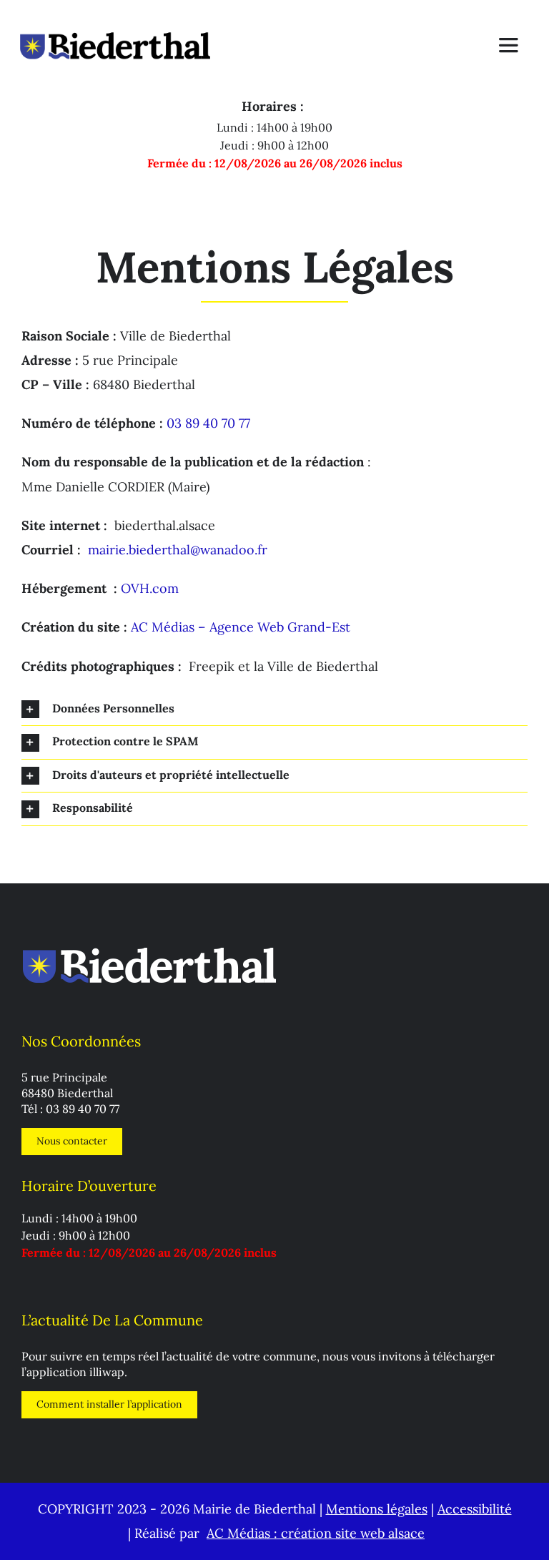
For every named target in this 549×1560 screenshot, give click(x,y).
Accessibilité (474, 1509)
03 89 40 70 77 (208, 423)
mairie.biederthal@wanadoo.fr (177, 549)
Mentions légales (376, 1509)
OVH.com (150, 588)
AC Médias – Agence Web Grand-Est (240, 627)
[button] (274, 709)
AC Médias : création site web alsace (316, 1533)
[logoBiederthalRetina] (115, 17)
